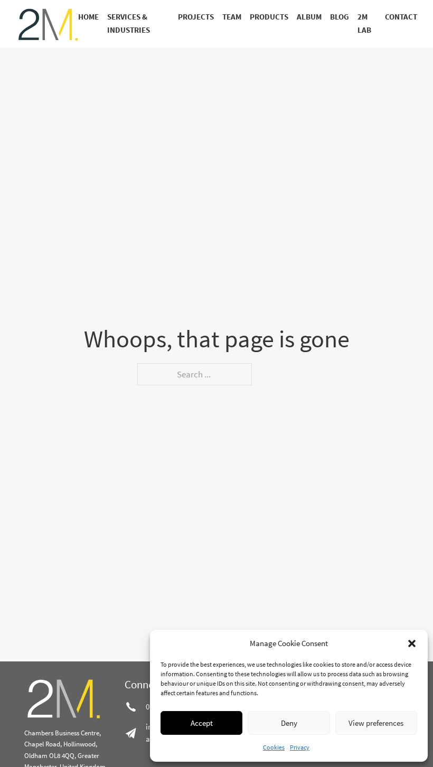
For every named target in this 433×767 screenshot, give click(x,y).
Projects (196, 17)
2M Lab (364, 23)
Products (269, 17)
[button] (412, 643)
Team (231, 17)
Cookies (274, 747)
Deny (289, 723)
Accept (202, 723)
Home (88, 17)
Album (309, 17)
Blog (339, 17)
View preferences (376, 723)
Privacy (299, 747)
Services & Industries (128, 23)
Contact (401, 17)
